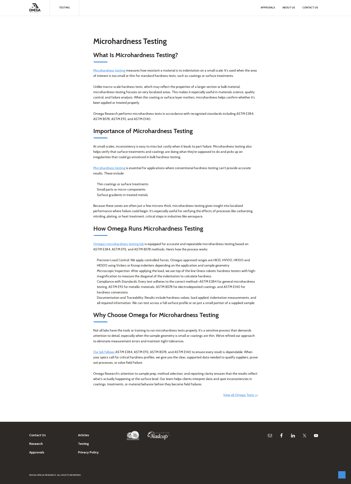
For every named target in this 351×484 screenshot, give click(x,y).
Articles (83, 435)
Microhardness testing (109, 70)
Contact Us (37, 435)
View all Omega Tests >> (240, 395)
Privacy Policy (88, 452)
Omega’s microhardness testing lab (118, 244)
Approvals (36, 452)
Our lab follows (104, 352)
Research (36, 444)
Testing (83, 444)
